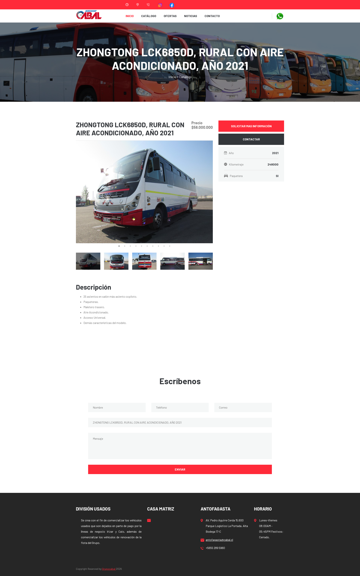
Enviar (180, 469)
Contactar (251, 139)
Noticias (190, 16)
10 (170, 246)
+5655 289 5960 (215, 548)
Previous (73, 192)
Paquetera (254, 176)
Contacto (212, 16)
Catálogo (148, 16)
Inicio (130, 16)
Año (253, 153)
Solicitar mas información (251, 126)
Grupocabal (109, 568)
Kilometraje (253, 164)
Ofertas (170, 16)
